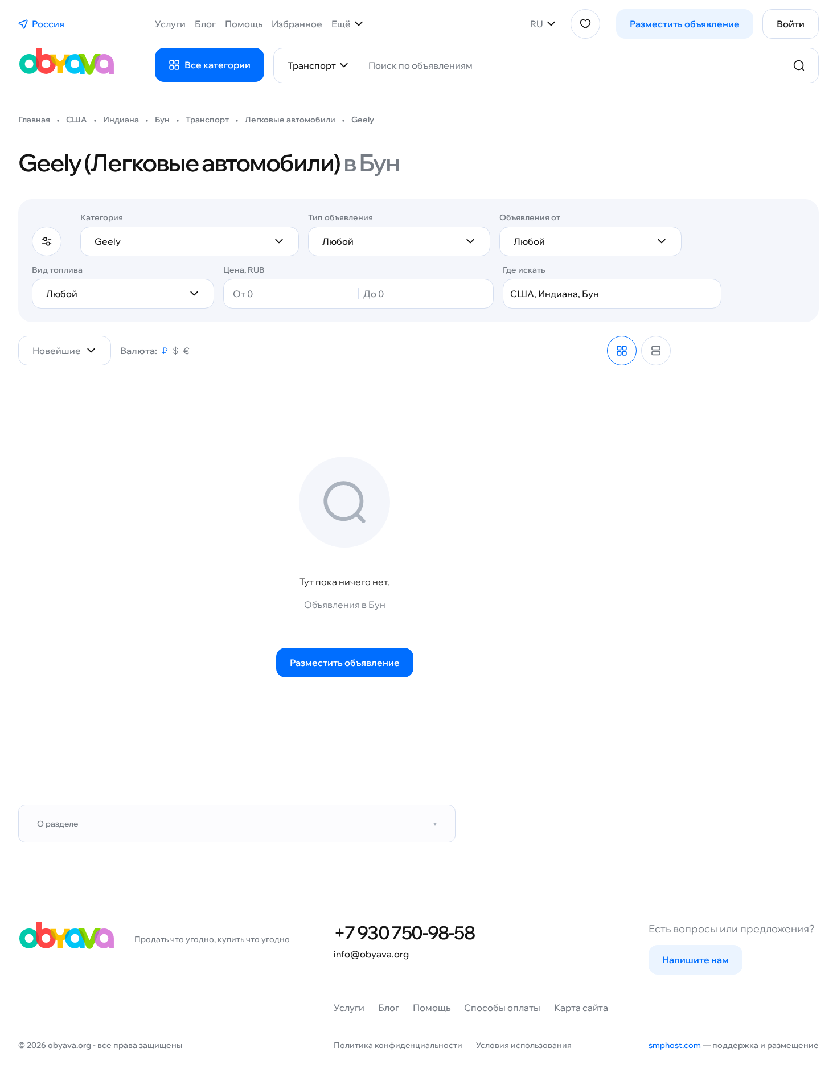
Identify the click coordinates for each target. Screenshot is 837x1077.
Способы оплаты (502, 1007)
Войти (791, 24)
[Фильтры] (46, 241)
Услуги (170, 24)
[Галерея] (622, 350)
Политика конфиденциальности (398, 1045)
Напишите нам (695, 959)
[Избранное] (585, 24)
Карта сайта (581, 1007)
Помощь (243, 24)
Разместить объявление (685, 24)
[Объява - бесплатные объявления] (66, 65)
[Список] (656, 350)
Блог (205, 24)
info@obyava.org (371, 954)
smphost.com (675, 1045)
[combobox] (573, 65)
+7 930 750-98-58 (404, 932)
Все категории (217, 65)
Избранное (297, 24)
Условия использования (524, 1045)
